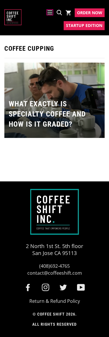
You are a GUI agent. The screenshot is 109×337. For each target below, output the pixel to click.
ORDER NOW (89, 12)
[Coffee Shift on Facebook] (28, 289)
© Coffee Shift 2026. (55, 314)
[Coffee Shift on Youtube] (81, 289)
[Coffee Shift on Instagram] (46, 289)
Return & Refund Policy (54, 301)
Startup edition (84, 25)
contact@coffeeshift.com (54, 273)
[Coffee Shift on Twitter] (63, 289)
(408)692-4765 (54, 266)
